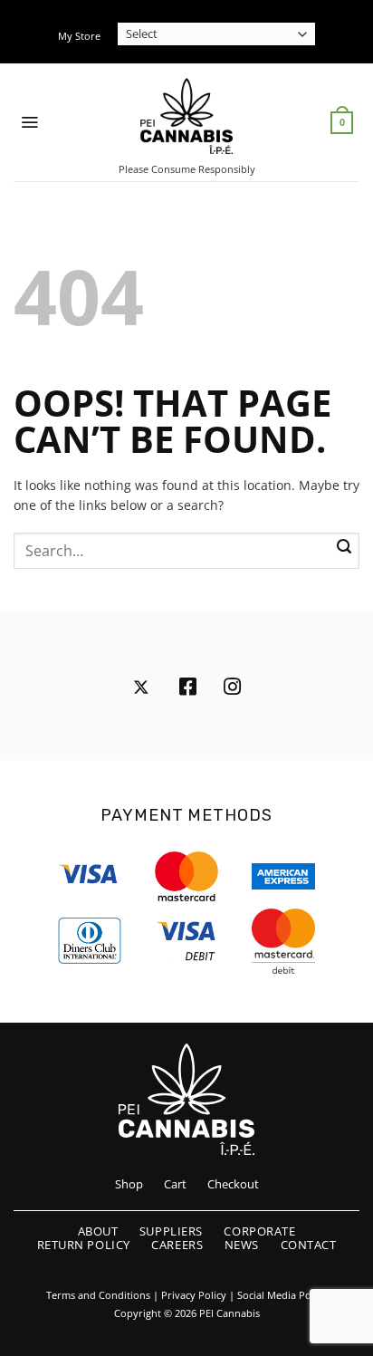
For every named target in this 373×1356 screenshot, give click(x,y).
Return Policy (83, 1244)
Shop (129, 1184)
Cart (175, 1184)
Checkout (233, 1184)
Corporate (259, 1231)
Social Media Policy (282, 1295)
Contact (309, 1244)
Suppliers (171, 1231)
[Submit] (344, 548)
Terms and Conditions (98, 1295)
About (98, 1231)
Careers (177, 1244)
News (242, 1244)
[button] (29, 122)
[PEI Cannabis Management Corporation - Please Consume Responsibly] (187, 116)
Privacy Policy (193, 1295)
